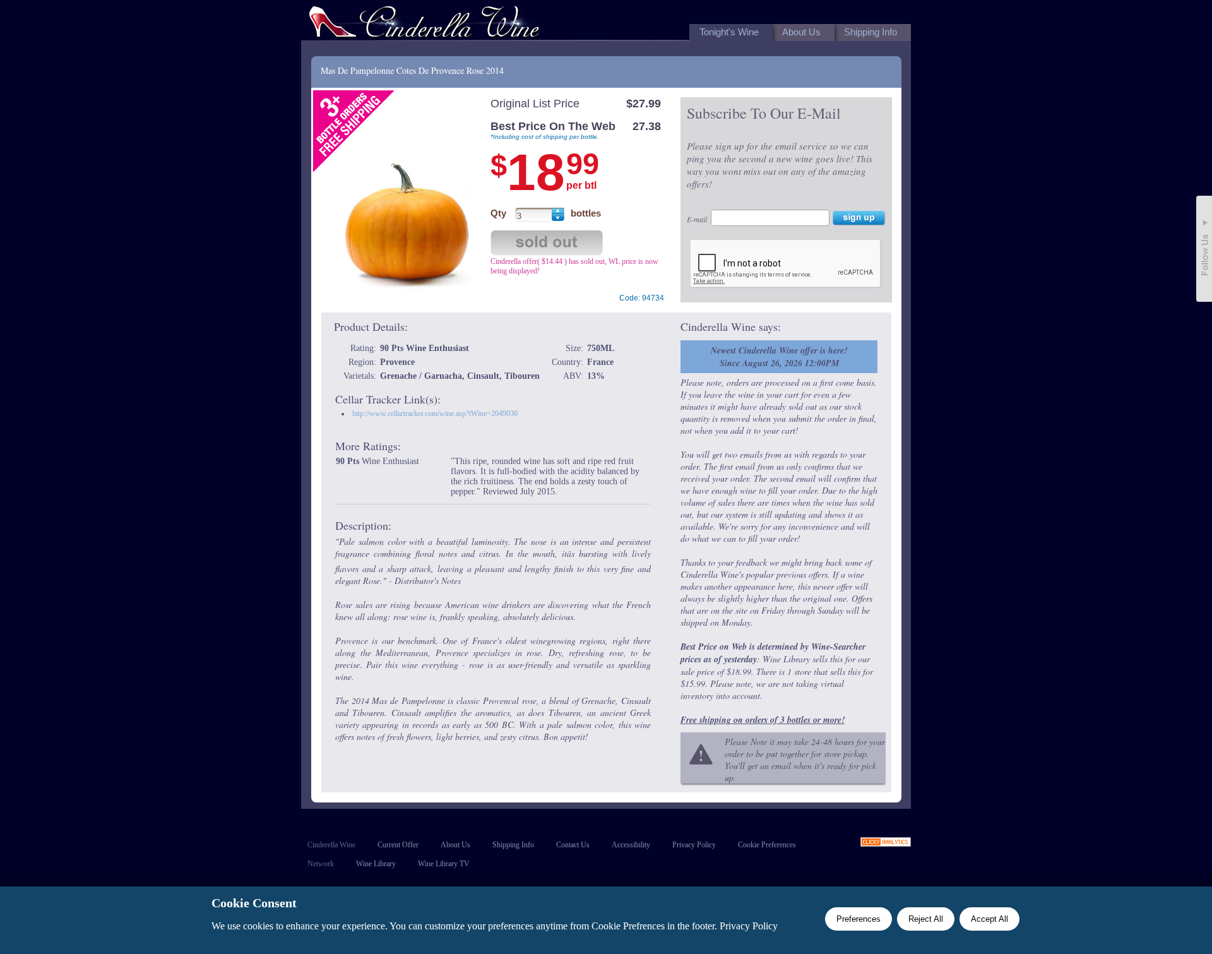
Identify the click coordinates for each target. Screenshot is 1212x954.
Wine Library (376, 863)
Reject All (925, 919)
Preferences (858, 919)
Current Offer (398, 844)
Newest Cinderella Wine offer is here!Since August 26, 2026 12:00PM (779, 356)
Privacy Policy (694, 844)
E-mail (697, 219)
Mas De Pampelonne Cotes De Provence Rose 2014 (412, 70)
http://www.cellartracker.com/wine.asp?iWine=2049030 (435, 413)
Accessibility (631, 844)
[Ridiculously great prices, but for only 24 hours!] (424, 24)
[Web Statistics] (885, 843)
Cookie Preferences (767, 844)
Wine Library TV (444, 863)
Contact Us (573, 844)
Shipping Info (513, 844)
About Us (455, 844)
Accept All (989, 919)
